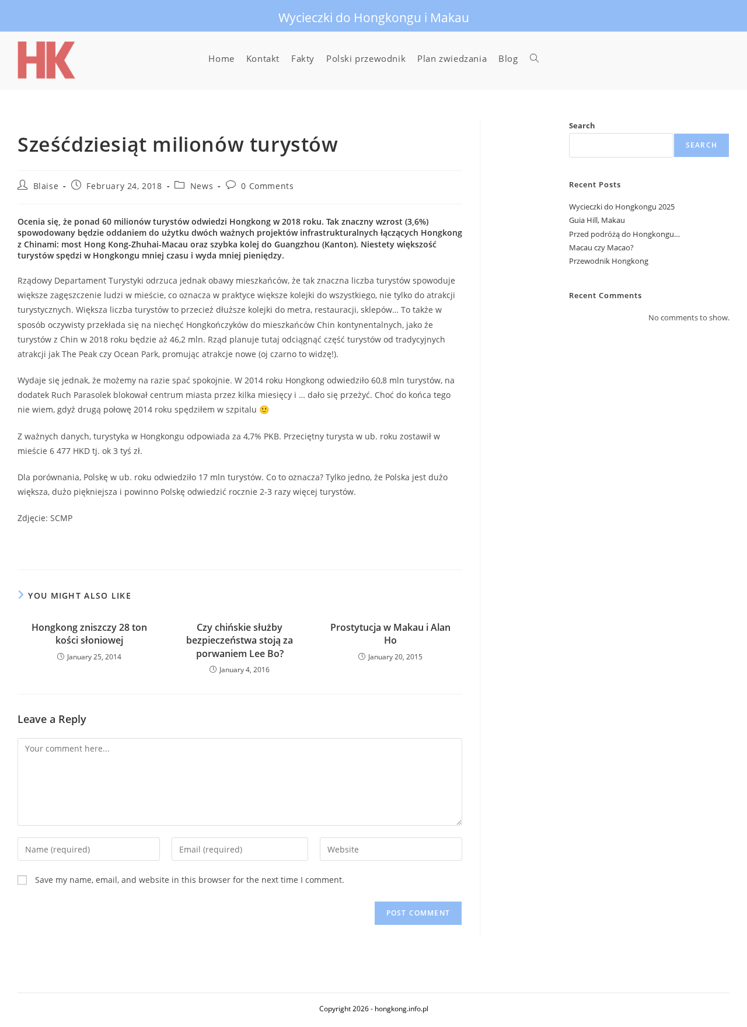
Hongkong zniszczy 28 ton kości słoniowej (89, 634)
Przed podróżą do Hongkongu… (624, 234)
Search (582, 125)
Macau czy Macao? (601, 247)
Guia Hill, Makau (597, 220)
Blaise (46, 185)
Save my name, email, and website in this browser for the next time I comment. (189, 879)
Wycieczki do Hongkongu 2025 (622, 206)
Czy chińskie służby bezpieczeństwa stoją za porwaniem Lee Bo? (239, 640)
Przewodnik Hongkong (608, 261)
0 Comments (267, 185)
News (201, 185)
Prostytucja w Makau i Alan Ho (390, 634)
